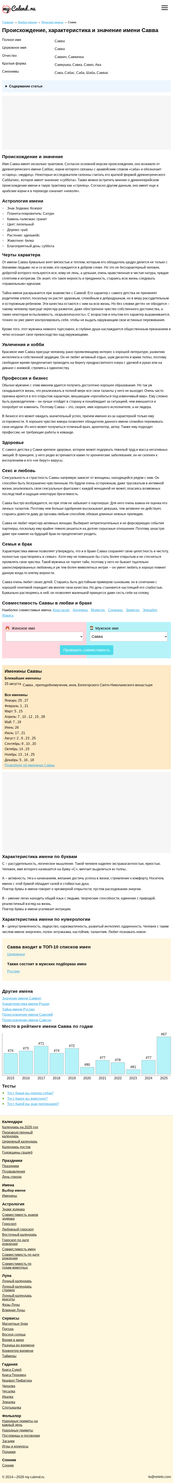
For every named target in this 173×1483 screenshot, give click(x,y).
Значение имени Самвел (21, 998)
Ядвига (8, 615)
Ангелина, (80, 610)
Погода (8, 1329)
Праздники (10, 1166)
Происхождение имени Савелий (27, 1014)
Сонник (8, 1465)
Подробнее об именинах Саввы (30, 765)
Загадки (8, 1441)
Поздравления (13, 1171)
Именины (9, 1196)
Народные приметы (17, 1430)
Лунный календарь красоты (17, 1297)
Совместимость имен (19, 1249)
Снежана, (115, 610)
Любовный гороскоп (18, 1229)
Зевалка (8, 1402)
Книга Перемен (14, 1375)
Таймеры (9, 1356)
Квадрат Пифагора (17, 1380)
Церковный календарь (19, 1141)
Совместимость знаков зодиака (20, 1216)
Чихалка (8, 1386)
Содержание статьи (25, 86)
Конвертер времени (17, 1351)
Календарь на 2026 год (20, 1127)
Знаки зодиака (13, 1209)
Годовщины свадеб (17, 1152)
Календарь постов (16, 1147)
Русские (13, 971)
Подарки (9, 1452)
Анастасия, (61, 610)
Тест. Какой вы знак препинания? (33, 1104)
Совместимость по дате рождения (20, 1256)
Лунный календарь (17, 1281)
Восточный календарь (19, 1234)
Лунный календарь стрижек (17, 1288)
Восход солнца (14, 1334)
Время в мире (13, 1340)
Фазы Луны (11, 1304)
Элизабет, (150, 610)
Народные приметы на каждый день (20, 1423)
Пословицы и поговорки (21, 1435)
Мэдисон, (98, 610)
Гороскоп (9, 1224)
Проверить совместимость (86, 650)
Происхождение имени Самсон (26, 1020)
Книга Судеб (12, 1370)
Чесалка (8, 1391)
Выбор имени (14, 1190)
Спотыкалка (11, 1407)
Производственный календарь (17, 1134)
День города (12, 1177)
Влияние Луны (13, 1310)
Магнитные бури (15, 1323)
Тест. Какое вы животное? (27, 1098)
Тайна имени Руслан (18, 1009)
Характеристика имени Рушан (25, 1004)
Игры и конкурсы (15, 1446)
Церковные (16, 954)
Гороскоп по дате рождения (15, 1242)
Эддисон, (133, 610)
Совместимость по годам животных (16, 1265)
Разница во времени (18, 1345)
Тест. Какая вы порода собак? (30, 1093)
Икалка (7, 1397)
